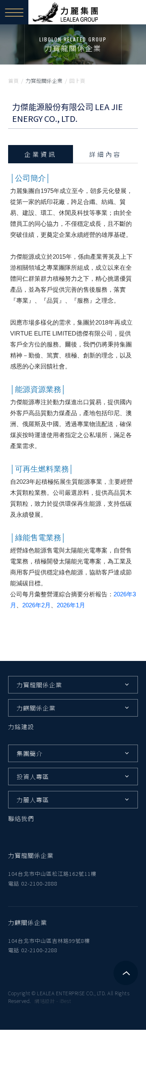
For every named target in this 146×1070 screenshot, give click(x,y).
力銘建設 (21, 726)
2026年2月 (36, 605)
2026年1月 (71, 605)
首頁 (13, 80)
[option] (73, 44)
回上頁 (77, 80)
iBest (65, 1000)
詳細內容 (105, 154)
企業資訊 (40, 154)
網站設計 (44, 1000)
